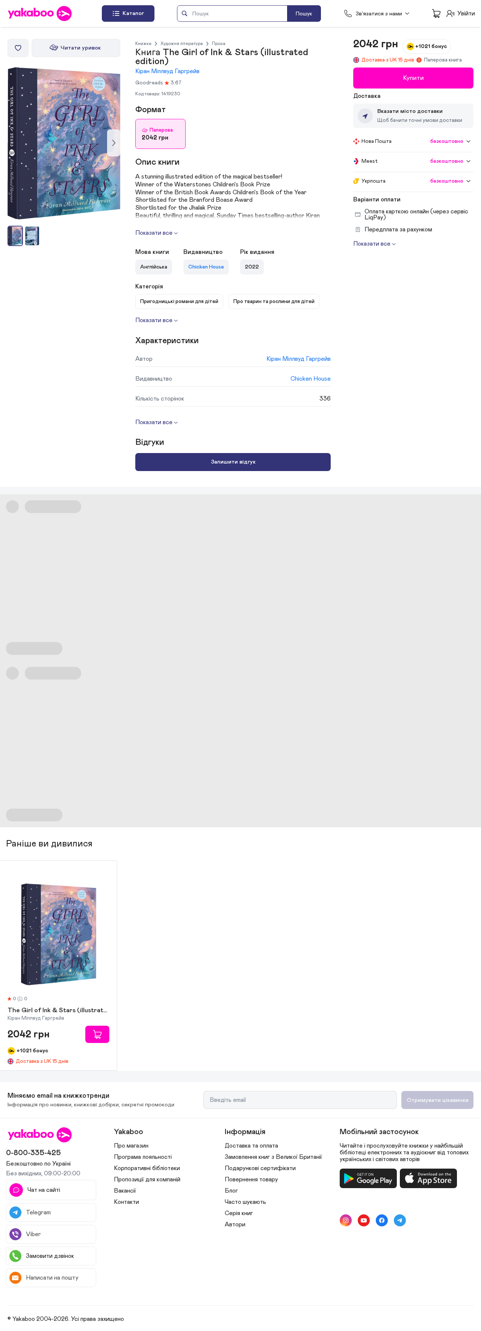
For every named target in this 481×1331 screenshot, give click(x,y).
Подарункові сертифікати (260, 1168)
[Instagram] (346, 1220)
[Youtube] (364, 1220)
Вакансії (125, 1191)
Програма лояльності (143, 1157)
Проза (218, 43)
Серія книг (239, 1213)
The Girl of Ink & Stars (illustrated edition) (58, 1011)
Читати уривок (81, 48)
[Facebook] (382, 1220)
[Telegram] (400, 1220)
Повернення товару (251, 1179)
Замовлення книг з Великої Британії (273, 1157)
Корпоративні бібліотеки (147, 1168)
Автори (235, 1224)
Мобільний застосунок (379, 1132)
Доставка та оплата (251, 1146)
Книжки (143, 43)
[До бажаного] (18, 48)
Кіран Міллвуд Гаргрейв (167, 71)
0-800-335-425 (33, 1153)
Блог (231, 1191)
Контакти (126, 1202)
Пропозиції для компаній (147, 1179)
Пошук (304, 14)
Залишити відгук (233, 462)
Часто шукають (245, 1202)
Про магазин (131, 1146)
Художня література (181, 43)
